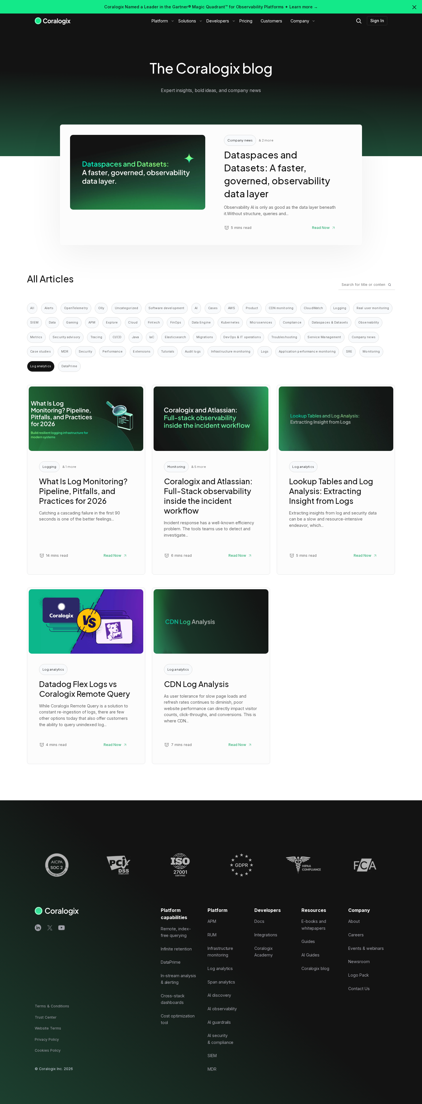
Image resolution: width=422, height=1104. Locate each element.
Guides (308, 941)
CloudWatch (313, 308)
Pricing (245, 20)
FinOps (175, 322)
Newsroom (359, 961)
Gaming (72, 322)
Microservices (261, 322)
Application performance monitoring (307, 351)
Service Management (324, 337)
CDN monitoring (281, 308)
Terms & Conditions (52, 1006)
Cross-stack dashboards (173, 999)
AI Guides (310, 954)
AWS (231, 308)
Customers (271, 20)
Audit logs (193, 351)
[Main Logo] (53, 20)
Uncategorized (126, 308)
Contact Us (359, 988)
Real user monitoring (373, 308)
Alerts (49, 308)
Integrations (265, 934)
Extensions (141, 351)
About (354, 921)
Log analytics (220, 968)
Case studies (40, 351)
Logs (264, 351)
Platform (160, 20)
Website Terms (48, 1028)
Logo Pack (358, 975)
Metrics (36, 337)
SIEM (34, 322)
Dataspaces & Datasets (330, 322)
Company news (363, 337)
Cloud (133, 322)
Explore (112, 322)
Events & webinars (366, 948)
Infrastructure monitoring (231, 351)
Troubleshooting (284, 337)
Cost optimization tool (178, 1019)
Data (52, 322)
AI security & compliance (220, 1038)
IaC (151, 337)
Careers (356, 934)
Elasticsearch (175, 337)
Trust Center (46, 1017)
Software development (166, 308)
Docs (259, 921)
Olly (101, 308)
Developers (217, 20)
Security (85, 351)
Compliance (292, 322)
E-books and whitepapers (313, 925)
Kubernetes (230, 322)
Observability (368, 322)
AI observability (222, 1008)
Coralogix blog (315, 968)
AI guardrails (219, 1022)
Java (135, 337)
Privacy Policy (47, 1039)
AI (196, 308)
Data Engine (201, 322)
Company (300, 20)
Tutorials (168, 351)
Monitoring (371, 351)
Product (252, 308)
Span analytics (221, 981)
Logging (339, 308)
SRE (349, 351)
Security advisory (66, 337)
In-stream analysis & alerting (178, 979)
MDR (64, 351)
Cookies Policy (48, 1050)
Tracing (96, 337)
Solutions (187, 20)
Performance (112, 351)
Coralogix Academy (263, 951)
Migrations (204, 337)
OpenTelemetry (76, 308)
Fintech (154, 322)
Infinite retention (176, 948)
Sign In (377, 20)
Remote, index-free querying (176, 932)
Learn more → (303, 6)
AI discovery (219, 995)
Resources (313, 910)
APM (91, 322)
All (32, 308)
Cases (213, 308)
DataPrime (69, 366)
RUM (212, 934)
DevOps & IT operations (242, 337)
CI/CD (117, 337)
